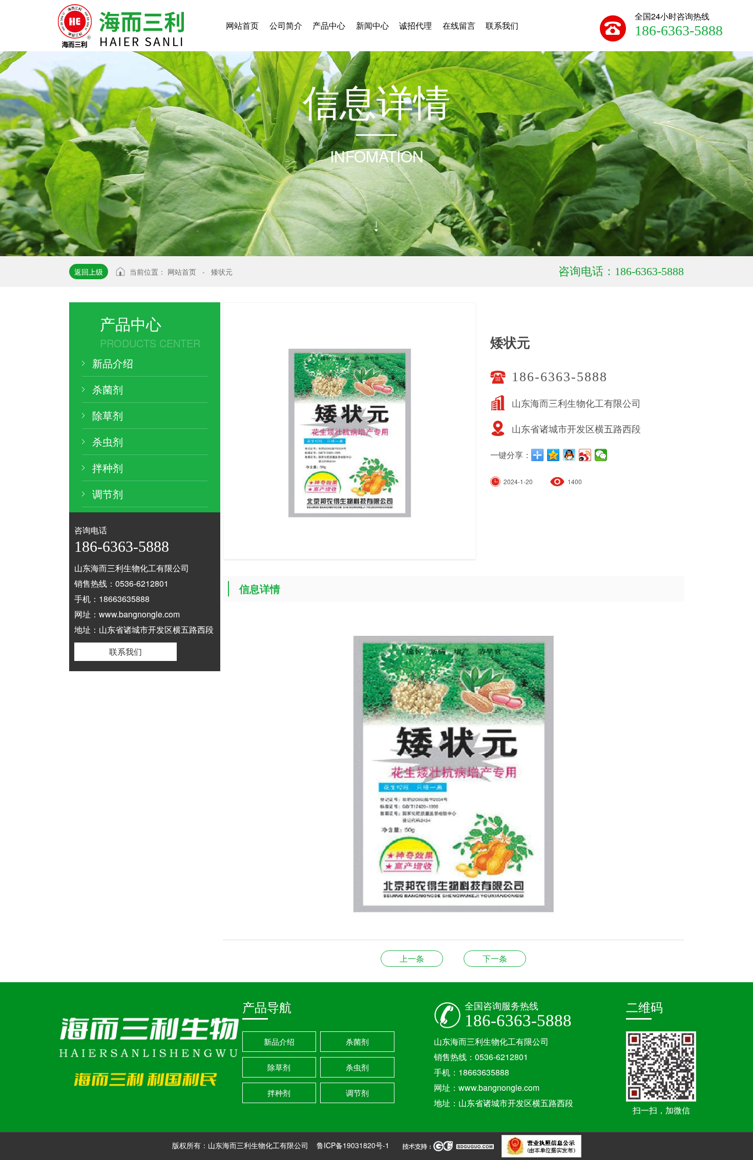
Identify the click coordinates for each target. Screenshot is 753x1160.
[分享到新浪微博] (585, 455)
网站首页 (182, 271)
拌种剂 (107, 467)
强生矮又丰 (412, 958)
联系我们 (125, 651)
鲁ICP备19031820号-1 (354, 1145)
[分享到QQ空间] (553, 455)
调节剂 (107, 493)
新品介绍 (112, 363)
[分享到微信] (601, 455)
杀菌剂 (107, 389)
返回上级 (88, 271)
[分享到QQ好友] (569, 455)
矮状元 (222, 271)
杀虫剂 (107, 441)
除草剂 (107, 415)
